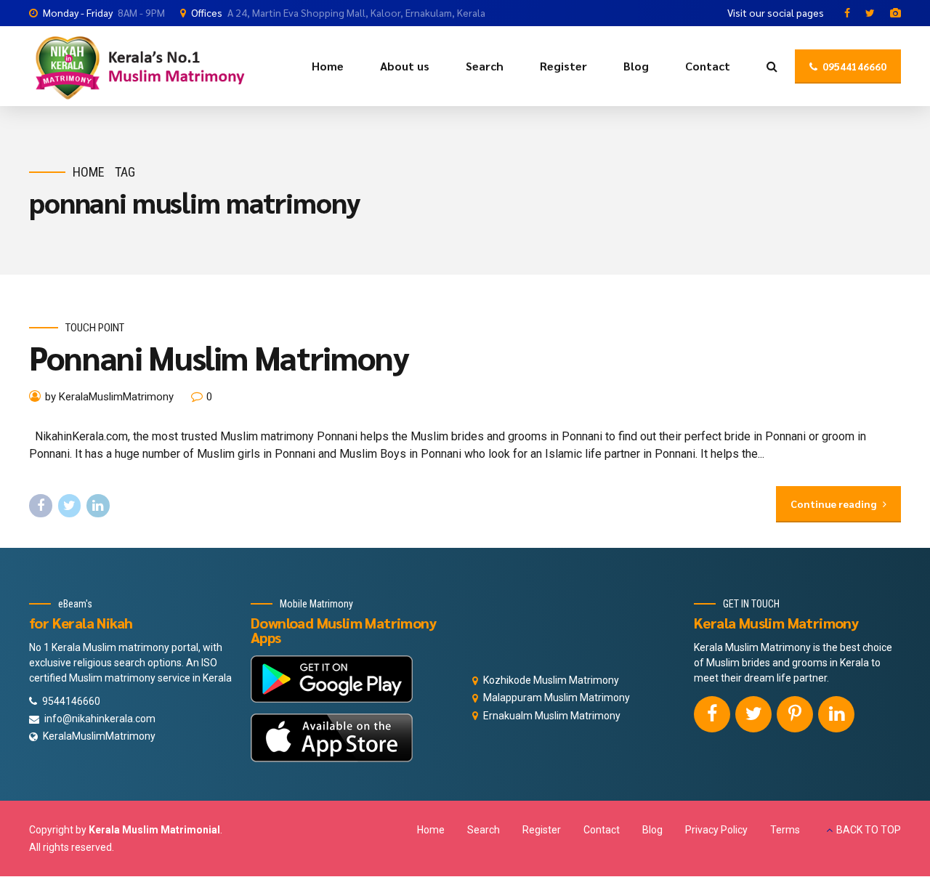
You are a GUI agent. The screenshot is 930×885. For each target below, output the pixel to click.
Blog (636, 65)
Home (328, 65)
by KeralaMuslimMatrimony (109, 396)
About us (404, 65)
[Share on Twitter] (69, 505)
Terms (785, 830)
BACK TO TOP (868, 830)
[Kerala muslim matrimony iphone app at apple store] (332, 738)
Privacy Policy (716, 830)
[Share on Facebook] (40, 505)
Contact (707, 65)
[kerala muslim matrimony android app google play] (332, 679)
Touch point (94, 327)
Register (563, 65)
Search (485, 65)
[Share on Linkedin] (98, 505)
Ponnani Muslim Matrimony (219, 357)
